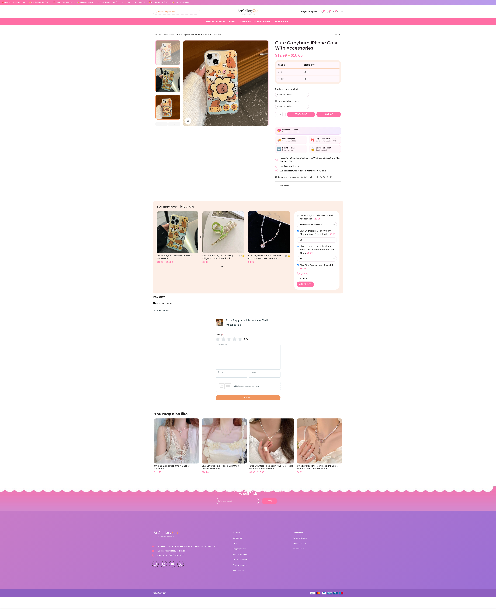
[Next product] (339, 34)
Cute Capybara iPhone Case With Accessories (174, 257)
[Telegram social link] (330, 177)
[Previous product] (333, 34)
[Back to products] (336, 34)
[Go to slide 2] (224, 266)
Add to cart (301, 114)
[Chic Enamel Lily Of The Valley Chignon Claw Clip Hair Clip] (223, 232)
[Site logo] (248, 11)
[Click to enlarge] (188, 120)
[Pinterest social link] (324, 177)
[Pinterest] (164, 564)
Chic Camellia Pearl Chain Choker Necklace (171, 467)
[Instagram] (155, 564)
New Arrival (169, 34)
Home (158, 34)
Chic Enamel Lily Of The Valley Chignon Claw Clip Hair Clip (217, 257)
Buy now (329, 114)
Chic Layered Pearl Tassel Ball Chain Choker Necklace (220, 467)
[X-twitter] (180, 564)
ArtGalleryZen (159, 592)
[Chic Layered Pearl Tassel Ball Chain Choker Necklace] (224, 441)
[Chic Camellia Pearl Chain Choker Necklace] (176, 441)
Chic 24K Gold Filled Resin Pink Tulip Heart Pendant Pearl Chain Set (271, 467)
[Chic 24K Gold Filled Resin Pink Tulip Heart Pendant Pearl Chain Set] (271, 441)
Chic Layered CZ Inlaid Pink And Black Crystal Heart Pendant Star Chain (265, 258)
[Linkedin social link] (327, 177)
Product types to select (286, 89)
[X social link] (320, 177)
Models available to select (288, 101)
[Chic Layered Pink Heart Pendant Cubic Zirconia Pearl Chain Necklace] (319, 441)
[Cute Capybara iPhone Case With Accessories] (178, 232)
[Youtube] (172, 564)
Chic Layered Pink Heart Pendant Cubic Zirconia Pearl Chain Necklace (317, 467)
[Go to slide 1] (222, 266)
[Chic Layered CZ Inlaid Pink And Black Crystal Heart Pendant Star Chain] (269, 232)
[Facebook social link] (317, 177)
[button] (161, 124)
